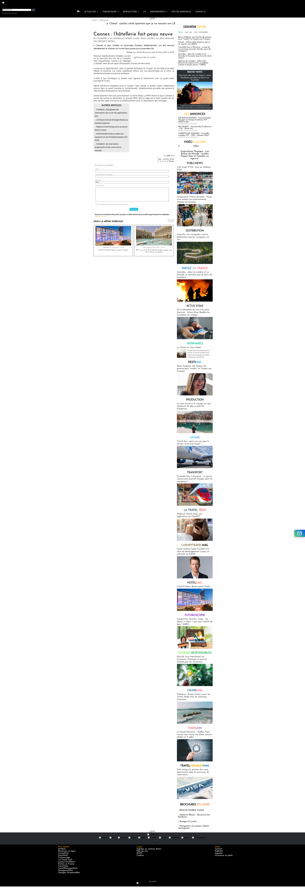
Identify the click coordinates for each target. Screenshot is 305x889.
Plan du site (142, 851)
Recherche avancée (9, 13)
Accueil (94, 20)
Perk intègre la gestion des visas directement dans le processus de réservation (193, 772)
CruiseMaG (63, 853)
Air (195, 437)
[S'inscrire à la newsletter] (299, 533)
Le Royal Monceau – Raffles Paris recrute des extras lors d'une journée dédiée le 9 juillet (194, 734)
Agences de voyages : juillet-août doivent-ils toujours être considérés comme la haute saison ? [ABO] (193, 63)
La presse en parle (224, 855)
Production (195, 399)
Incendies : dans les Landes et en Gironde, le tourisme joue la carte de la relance (194, 56)
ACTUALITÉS (91, 12)
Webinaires (195, 343)
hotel (172, 159)
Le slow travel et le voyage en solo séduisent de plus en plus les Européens (194, 406)
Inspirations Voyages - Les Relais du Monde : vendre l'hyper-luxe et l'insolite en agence (195, 155)
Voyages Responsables (69, 873)
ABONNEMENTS (159, 12)
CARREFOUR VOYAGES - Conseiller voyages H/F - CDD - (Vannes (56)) (193, 134)
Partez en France (66, 864)
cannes (166, 159)
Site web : (98, 180)
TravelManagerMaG (67, 868)
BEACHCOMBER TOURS (191, 810)
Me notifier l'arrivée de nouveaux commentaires (113, 204)
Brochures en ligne (67, 851)
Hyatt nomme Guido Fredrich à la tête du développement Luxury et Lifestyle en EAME (193, 551)
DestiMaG (63, 855)
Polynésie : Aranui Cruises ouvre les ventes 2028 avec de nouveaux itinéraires (194, 697)
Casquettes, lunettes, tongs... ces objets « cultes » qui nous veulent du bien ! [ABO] (194, 621)
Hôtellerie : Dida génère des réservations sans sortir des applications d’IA (111, 112)
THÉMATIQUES (110, 12)
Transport (195, 472)
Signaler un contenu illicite (149, 849)
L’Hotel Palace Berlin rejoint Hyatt (113, 250)
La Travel (195, 510)
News (180, 32)
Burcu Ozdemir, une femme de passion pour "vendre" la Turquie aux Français (194, 38)
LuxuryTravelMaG (66, 862)
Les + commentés (201, 32)
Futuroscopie (195, 615)
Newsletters (131, 12)
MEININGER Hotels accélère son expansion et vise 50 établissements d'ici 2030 (111, 137)
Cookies (140, 855)
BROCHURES (195, 804)
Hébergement (103, 20)
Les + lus (188, 32)
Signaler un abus (101, 216)
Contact (218, 849)
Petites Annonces (181, 12)
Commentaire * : (100, 185)
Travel (195, 728)
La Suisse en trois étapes (189, 347)
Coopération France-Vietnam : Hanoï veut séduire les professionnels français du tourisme (194, 199)
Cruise (194, 690)
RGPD (139, 853)
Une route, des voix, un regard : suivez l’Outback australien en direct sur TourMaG (195, 77)
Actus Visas (194, 306)
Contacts (200, 12)
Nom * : (97, 169)
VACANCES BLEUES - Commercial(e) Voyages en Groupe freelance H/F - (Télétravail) (194, 120)
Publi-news (195, 163)
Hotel (194, 582)
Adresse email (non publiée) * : (104, 174)
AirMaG (62, 849)
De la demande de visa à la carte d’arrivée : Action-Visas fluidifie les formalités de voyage (193, 312)
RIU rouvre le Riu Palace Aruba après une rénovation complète (154, 251)
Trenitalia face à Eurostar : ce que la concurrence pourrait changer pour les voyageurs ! (194, 49)
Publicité (219, 851)
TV (144, 12)
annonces (194, 114)
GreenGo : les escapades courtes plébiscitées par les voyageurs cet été (193, 237)
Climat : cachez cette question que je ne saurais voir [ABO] (114, 23)
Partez (195, 268)
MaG (195, 545)
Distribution (195, 230)
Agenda (218, 853)
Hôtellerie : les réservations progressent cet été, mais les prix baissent (108, 147)
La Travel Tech (65, 860)
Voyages (195, 653)
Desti (194, 362)
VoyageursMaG (65, 870)
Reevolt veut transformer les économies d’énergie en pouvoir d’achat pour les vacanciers (192, 659)
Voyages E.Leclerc (188, 821)
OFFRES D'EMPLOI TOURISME (187, 124)
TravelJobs (63, 866)
